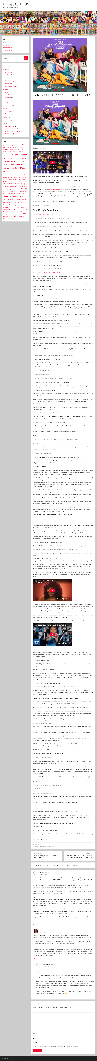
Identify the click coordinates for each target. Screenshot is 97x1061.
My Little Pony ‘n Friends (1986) (13, 131)
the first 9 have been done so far (57, 189)
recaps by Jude (20, 199)
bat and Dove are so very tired (16, 149)
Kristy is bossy (11, 181)
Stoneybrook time (15, 211)
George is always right (19, 177)
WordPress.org (7, 50)
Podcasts (6, 117)
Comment (36, 1011)
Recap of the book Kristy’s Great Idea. (43, 214)
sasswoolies (13, 205)
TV (4, 123)
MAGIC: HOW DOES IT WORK (14, 184)
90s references (8, 145)
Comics (5, 89)
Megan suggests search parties (12, 189)
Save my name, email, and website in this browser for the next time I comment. (56, 1046)
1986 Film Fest (9, 111)
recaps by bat (11, 196)
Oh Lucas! (21, 191)
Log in (5, 42)
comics (9, 164)
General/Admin (7, 105)
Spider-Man (8, 97)
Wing (46, 98)
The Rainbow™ (12, 214)
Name (35, 1033)
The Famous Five (10, 77)
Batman (7, 92)
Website (35, 1042)
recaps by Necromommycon (11, 202)
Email (35, 1038)
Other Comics (8, 95)
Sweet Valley (8, 120)
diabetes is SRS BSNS (8, 177)
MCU (6, 114)
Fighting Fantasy (9, 81)
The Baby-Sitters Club (11, 86)
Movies (5, 108)
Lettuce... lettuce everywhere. (20, 181)
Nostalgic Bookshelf (15, 4)
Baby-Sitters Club (39, 844)
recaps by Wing (38, 846)
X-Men (6, 102)
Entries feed (6, 45)
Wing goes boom (8, 218)
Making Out (8, 83)
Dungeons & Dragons (10, 128)
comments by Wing (17, 175)
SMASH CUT (17, 209)
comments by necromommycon (14, 171)
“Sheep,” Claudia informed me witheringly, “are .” (47, 272)
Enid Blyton (8, 75)
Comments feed (8, 47)
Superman (7, 100)
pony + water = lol (20, 193)
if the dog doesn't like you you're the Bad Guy (14, 179)
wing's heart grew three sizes (50, 846)
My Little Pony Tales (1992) (12, 134)
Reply (34, 924)
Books (5, 69)
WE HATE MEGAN (17, 216)
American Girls (9, 72)
